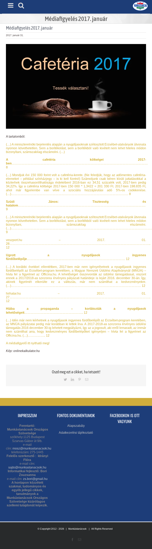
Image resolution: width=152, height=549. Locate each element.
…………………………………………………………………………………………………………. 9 (76, 205)
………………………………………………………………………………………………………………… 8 (77, 163)
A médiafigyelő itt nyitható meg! (27, 343)
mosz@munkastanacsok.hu (31, 448)
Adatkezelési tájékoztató (76, 432)
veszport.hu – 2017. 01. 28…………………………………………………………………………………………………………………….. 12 (78, 243)
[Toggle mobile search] (21, 5)
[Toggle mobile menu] (11, 5)
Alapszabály (76, 425)
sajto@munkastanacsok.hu (27, 467)
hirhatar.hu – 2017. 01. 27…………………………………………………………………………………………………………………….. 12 (78, 297)
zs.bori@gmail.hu (35, 478)
